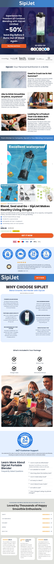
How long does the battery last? (41, 473)
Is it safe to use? (35, 488)
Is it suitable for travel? (37, 469)
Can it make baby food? (38, 477)
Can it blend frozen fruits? (38, 484)
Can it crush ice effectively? (39, 463)
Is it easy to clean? (36, 480)
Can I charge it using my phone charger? (40, 492)
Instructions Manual (40, 372)
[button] (1, 163)
